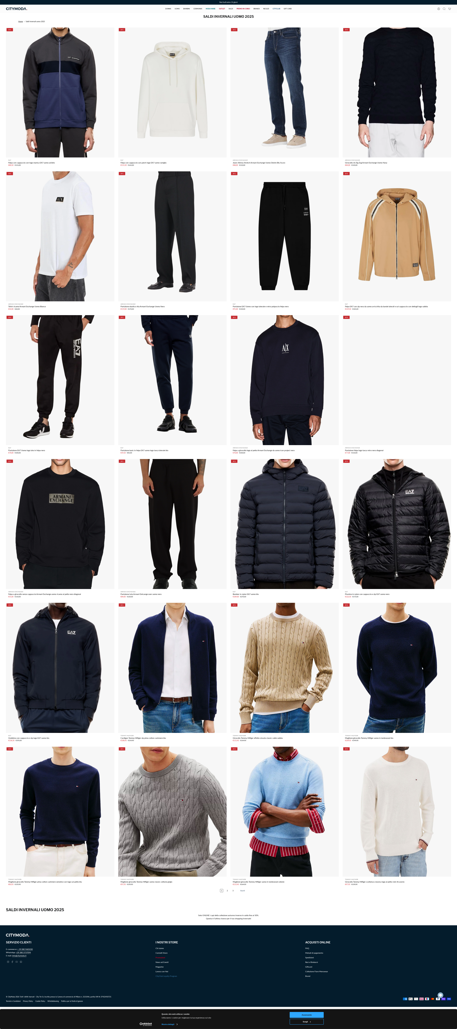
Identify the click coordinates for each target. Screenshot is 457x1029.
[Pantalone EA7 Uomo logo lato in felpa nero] (60, 380)
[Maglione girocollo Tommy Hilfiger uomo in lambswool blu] (397, 668)
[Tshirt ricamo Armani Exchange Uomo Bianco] (60, 236)
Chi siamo (160, 948)
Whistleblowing (53, 1001)
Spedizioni (309, 957)
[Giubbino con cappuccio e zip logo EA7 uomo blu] (60, 668)
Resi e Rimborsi (311, 962)
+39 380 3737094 (23, 952)
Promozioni (160, 957)
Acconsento (307, 1015)
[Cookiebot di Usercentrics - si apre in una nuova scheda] (145, 1024)
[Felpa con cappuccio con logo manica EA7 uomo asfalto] (60, 92)
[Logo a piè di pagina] (18, 935)
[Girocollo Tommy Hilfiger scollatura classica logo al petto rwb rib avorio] (397, 812)
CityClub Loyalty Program (166, 976)
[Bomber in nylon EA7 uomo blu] (284, 524)
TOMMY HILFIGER (127, 735)
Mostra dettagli (168, 1024)
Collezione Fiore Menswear (316, 971)
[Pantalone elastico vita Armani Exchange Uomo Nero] (172, 236)
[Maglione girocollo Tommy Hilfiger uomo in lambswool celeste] (284, 812)
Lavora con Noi (162, 971)
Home (20, 21)
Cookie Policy (40, 1001)
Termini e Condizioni (13, 1001)
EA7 (9, 160)
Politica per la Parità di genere (72, 1001)
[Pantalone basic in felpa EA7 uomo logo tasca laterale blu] (172, 380)
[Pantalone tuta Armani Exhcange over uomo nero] (172, 524)
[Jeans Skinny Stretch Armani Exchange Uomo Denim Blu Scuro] (284, 92)
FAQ (307, 948)
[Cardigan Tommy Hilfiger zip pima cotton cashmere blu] (172, 668)
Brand (307, 976)
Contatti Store (161, 953)
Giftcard (308, 967)
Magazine (160, 967)
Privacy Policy (28, 1001)
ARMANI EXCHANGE (240, 160)
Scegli (305, 1022)
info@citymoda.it (19, 955)
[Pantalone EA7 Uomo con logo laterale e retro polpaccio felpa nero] (284, 236)
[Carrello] (449, 9)
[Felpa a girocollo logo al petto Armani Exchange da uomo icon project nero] (284, 380)
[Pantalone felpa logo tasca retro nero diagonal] (397, 380)
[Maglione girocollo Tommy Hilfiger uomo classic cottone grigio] (172, 812)
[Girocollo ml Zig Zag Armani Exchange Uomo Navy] (397, 92)
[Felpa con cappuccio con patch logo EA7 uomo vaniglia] (172, 92)
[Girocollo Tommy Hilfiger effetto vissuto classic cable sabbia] (284, 668)
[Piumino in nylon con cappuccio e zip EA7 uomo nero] (397, 524)
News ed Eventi (162, 962)
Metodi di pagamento (314, 953)
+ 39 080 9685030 (25, 949)
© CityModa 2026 (12, 997)
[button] (168, 9)
